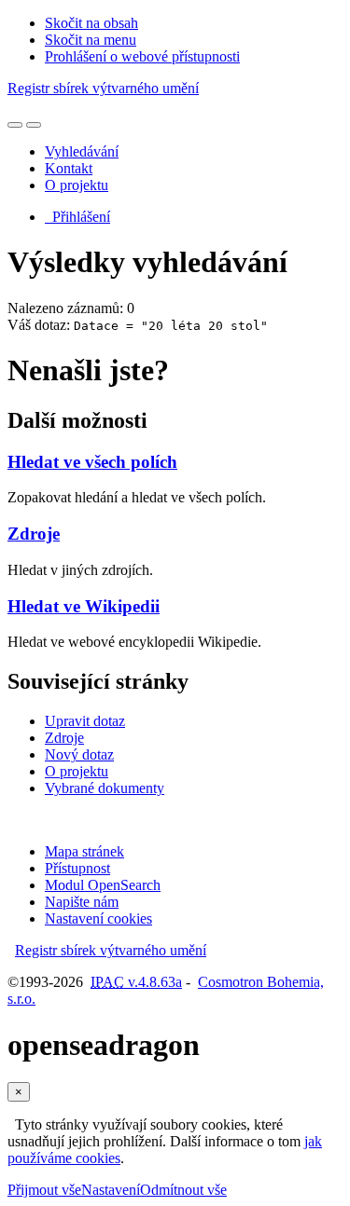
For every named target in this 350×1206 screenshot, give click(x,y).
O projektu (76, 185)
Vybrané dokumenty (104, 788)
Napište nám (82, 902)
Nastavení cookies (98, 918)
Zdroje (33, 533)
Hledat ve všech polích (92, 462)
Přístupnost (77, 868)
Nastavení (110, 1190)
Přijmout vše (44, 1190)
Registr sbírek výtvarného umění (103, 88)
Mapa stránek (84, 851)
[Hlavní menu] (33, 125)
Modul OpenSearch (103, 885)
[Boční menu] (14, 125)
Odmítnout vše (183, 1190)
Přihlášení (77, 217)
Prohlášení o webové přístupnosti (142, 56)
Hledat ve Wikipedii (83, 606)
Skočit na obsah (91, 23)
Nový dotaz (79, 754)
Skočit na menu (90, 40)
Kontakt (68, 168)
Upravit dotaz (85, 721)
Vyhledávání (82, 151)
